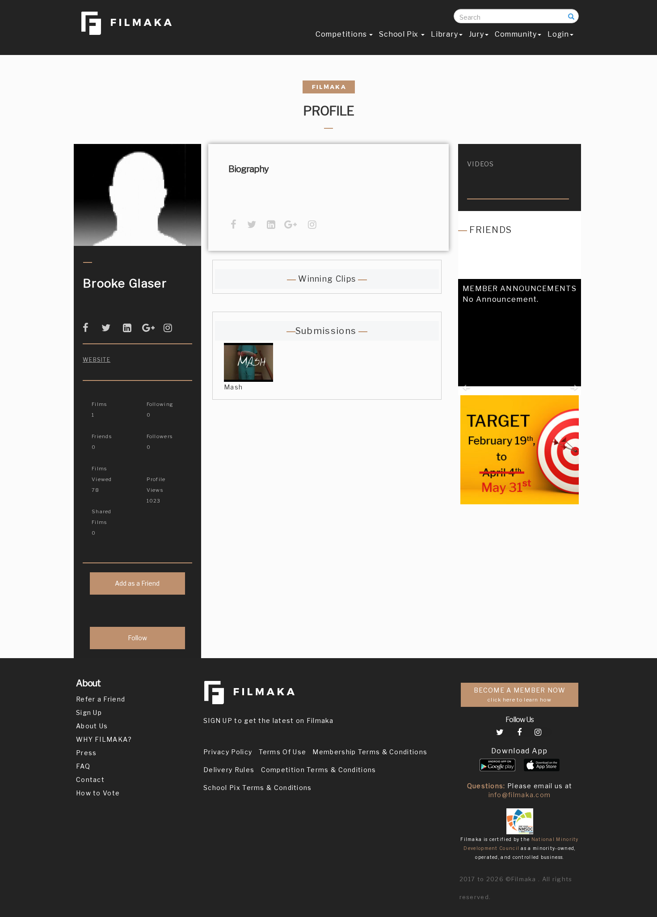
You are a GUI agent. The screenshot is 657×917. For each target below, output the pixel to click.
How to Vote (98, 793)
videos (480, 164)
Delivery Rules (228, 769)
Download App (519, 751)
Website (96, 359)
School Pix (399, 34)
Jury (476, 34)
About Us (92, 726)
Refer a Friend (100, 699)
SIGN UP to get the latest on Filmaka (268, 720)
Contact (90, 779)
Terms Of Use (283, 752)
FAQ (83, 766)
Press (86, 752)
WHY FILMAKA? (104, 739)
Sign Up (89, 712)
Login (558, 34)
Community (516, 34)
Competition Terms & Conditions (318, 769)
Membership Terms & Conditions (369, 752)
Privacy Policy (227, 752)
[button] (465, 371)
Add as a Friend (137, 583)
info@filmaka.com (520, 795)
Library (444, 34)
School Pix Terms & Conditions (257, 787)
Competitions (342, 34)
